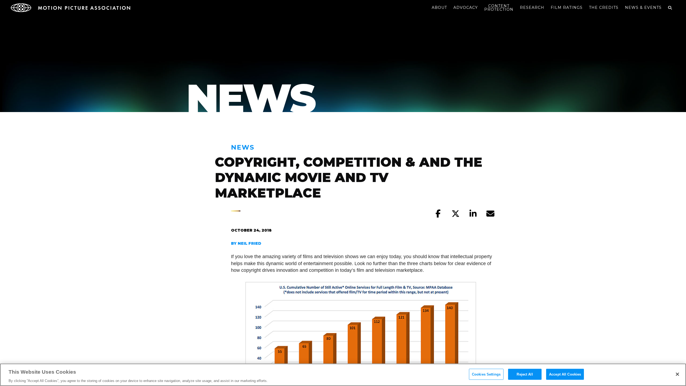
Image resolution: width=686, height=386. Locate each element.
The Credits (603, 7)
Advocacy (465, 7)
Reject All (525, 374)
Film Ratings (567, 7)
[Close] (677, 374)
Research (532, 7)
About (439, 7)
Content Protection (498, 7)
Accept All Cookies (565, 374)
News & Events (643, 7)
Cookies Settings (486, 374)
